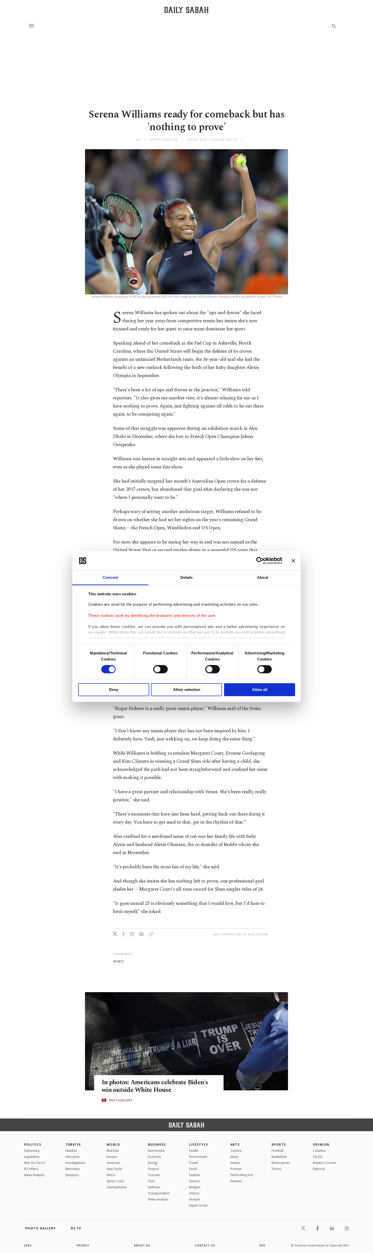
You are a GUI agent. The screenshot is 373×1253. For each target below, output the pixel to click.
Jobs (27, 1245)
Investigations (75, 1163)
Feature (194, 1199)
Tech (151, 1181)
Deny (113, 689)
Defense (154, 1187)
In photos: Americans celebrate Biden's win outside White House (155, 1086)
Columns (319, 1150)
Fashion (194, 1175)
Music (234, 1157)
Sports (279, 1144)
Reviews (236, 1181)
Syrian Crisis (115, 1181)
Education (72, 1157)
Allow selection (186, 689)
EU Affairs (31, 1169)
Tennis (276, 1169)
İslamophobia (117, 1187)
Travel (193, 1163)
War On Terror (34, 1163)
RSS (262, 1245)
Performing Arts (241, 1175)
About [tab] (262, 577)
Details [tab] (186, 577)
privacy (82, 1245)
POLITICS (32, 1144)
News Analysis (34, 1175)
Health (193, 1150)
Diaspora (72, 1175)
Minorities (72, 1169)
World (113, 1144)
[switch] (160, 669)
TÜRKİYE (73, 1144)
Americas (113, 1163)
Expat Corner (198, 1205)
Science (194, 1181)
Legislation (32, 1157)
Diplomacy (32, 1150)
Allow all (259, 689)
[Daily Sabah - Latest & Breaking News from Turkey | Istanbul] (186, 10)
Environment (198, 1157)
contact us (205, 1245)
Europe (112, 1157)
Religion (194, 1187)
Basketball (279, 1157)
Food (193, 1169)
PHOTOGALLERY (120, 1100)
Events (235, 1163)
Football (277, 1150)
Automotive (156, 1150)
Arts (235, 1144)
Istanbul (71, 1150)
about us (142, 1245)
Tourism (154, 1175)
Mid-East (113, 1150)
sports (118, 961)
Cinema (235, 1150)
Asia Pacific (115, 1169)
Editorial (319, 1169)
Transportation (159, 1193)
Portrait (235, 1169)
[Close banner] (293, 561)
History (194, 1193)
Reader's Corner (324, 1163)
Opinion (321, 1144)
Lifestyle (198, 1144)
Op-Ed (317, 1157)
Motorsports (281, 1163)
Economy (154, 1157)
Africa (111, 1175)
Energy (153, 1163)
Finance (153, 1169)
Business (157, 1144)
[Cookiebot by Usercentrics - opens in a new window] (260, 561)
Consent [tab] (110, 577)
